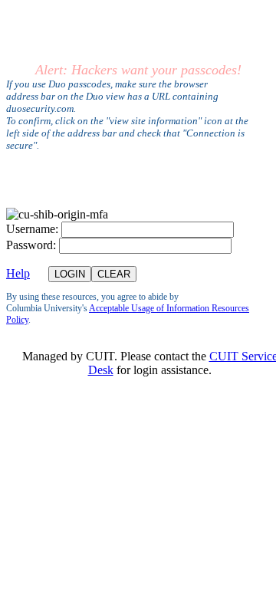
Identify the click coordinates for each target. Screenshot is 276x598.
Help (18, 273)
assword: (31, 244)
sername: (32, 228)
